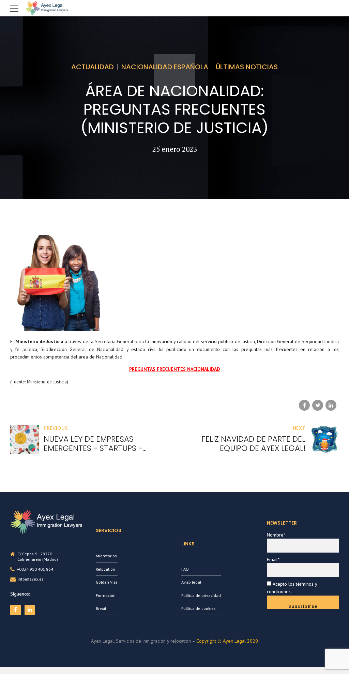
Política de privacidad (201, 595)
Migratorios (106, 555)
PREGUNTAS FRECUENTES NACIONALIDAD (174, 369)
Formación (106, 595)
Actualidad (92, 67)
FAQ (185, 569)
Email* (273, 559)
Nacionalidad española (164, 67)
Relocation (105, 569)
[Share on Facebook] (304, 405)
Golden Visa (107, 582)
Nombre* (276, 535)
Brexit (101, 608)
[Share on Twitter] (317, 405)
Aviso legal (191, 582)
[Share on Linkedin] (330, 405)
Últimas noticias (247, 67)
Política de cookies (198, 608)
